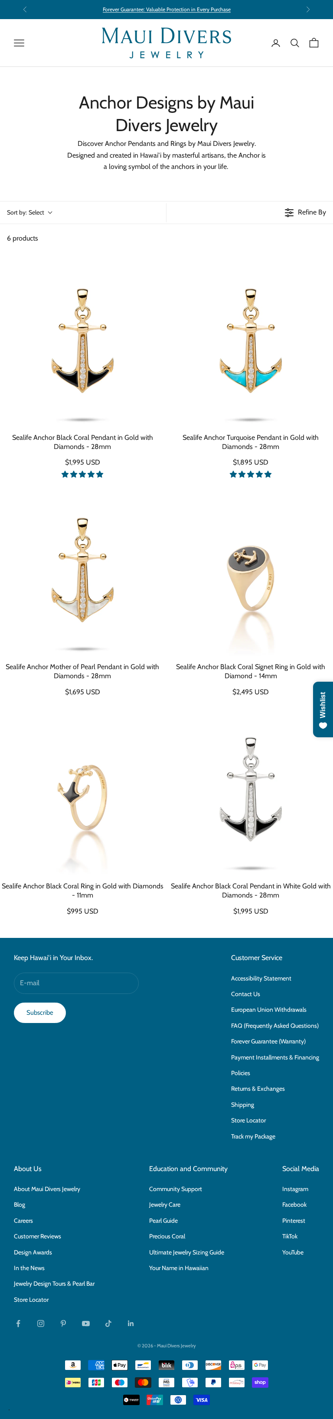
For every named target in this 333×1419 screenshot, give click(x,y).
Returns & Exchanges (258, 1088)
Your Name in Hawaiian (179, 1268)
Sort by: (25, 212)
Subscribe (39, 1012)
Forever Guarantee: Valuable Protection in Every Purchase (167, 9)
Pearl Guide (163, 1220)
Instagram (295, 1189)
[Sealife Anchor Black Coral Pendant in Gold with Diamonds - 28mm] (82, 343)
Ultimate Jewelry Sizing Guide (186, 1252)
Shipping (242, 1105)
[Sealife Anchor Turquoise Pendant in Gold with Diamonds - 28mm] (250, 343)
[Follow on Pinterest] (63, 1323)
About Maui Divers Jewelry (47, 1189)
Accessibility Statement (261, 978)
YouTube (293, 1252)
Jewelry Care (164, 1204)
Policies (240, 1073)
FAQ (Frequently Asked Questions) (275, 1026)
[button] (82, 474)
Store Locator (248, 1120)
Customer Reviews (37, 1236)
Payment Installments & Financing (275, 1057)
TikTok (289, 1236)
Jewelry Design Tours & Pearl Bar (54, 1283)
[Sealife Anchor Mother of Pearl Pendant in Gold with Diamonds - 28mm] (82, 573)
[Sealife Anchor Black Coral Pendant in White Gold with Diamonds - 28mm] (250, 792)
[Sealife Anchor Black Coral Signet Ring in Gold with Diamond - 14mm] (250, 573)
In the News (29, 1268)
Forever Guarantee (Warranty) (268, 1041)
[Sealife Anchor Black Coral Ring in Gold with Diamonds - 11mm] (82, 792)
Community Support (175, 1189)
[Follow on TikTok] (108, 1323)
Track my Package (253, 1136)
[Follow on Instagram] (40, 1323)
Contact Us (245, 994)
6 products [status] (22, 238)
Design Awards (33, 1252)
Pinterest (293, 1220)
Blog (19, 1204)
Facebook (294, 1204)
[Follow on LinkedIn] (131, 1323)
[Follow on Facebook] (18, 1323)
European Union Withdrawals (269, 1009)
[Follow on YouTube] (86, 1323)
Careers (23, 1220)
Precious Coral (167, 1236)
